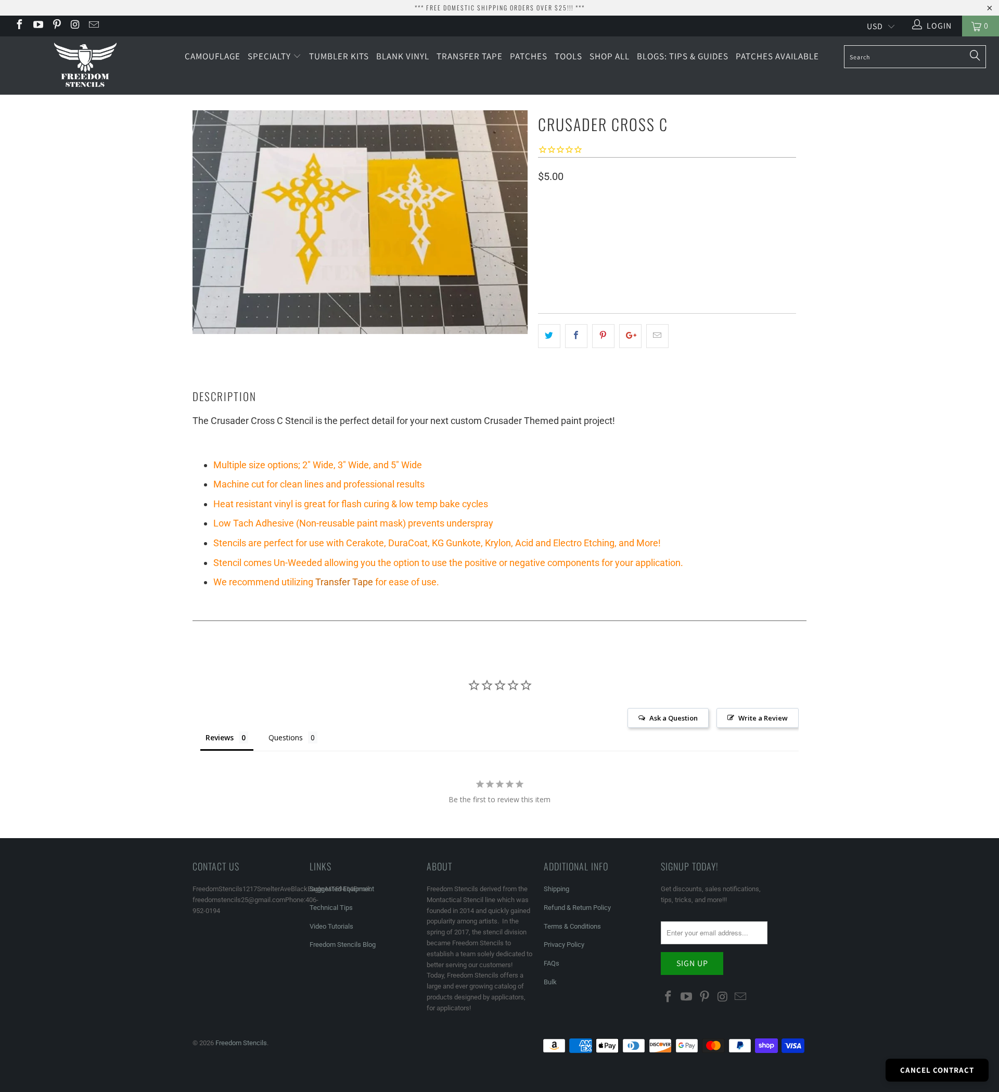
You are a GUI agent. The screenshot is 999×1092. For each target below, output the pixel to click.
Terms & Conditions (572, 926)
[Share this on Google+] (630, 336)
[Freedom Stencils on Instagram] (75, 26)
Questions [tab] (285, 737)
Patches (528, 56)
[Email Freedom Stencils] (93, 26)
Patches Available (777, 56)
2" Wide (632, 239)
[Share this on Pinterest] (603, 336)
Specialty (270, 56)
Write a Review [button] (763, 718)
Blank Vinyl (402, 56)
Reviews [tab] (220, 737)
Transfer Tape (470, 56)
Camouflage (212, 56)
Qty (544, 270)
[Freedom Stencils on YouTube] (37, 26)
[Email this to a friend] (657, 336)
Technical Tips (331, 907)
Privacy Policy (564, 944)
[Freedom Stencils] (85, 65)
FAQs (551, 963)
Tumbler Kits (339, 56)
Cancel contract (937, 1070)
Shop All (610, 56)
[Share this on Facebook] (576, 336)
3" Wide (593, 239)
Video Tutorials (331, 926)
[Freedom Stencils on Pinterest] (56, 26)
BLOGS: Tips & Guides (682, 56)
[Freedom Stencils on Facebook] (18, 26)
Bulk (550, 982)
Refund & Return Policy (577, 907)
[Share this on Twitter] (549, 336)
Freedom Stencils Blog (343, 944)
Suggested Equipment (342, 889)
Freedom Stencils (241, 1043)
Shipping (556, 889)
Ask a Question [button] (673, 718)
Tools (568, 56)
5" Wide (555, 239)
